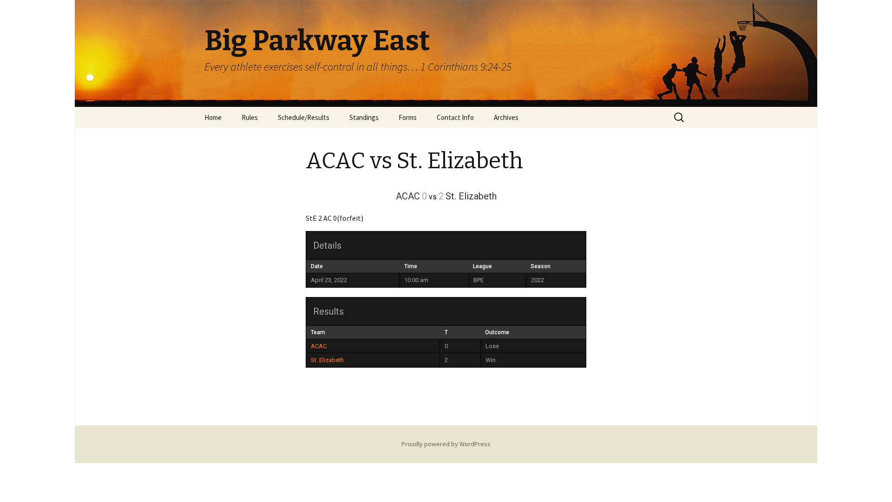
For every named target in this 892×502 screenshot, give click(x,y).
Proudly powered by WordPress (446, 444)
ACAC (319, 346)
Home (213, 117)
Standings (364, 117)
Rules (250, 117)
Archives (506, 117)
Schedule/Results (303, 117)
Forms (408, 117)
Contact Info (455, 117)
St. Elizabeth (327, 360)
